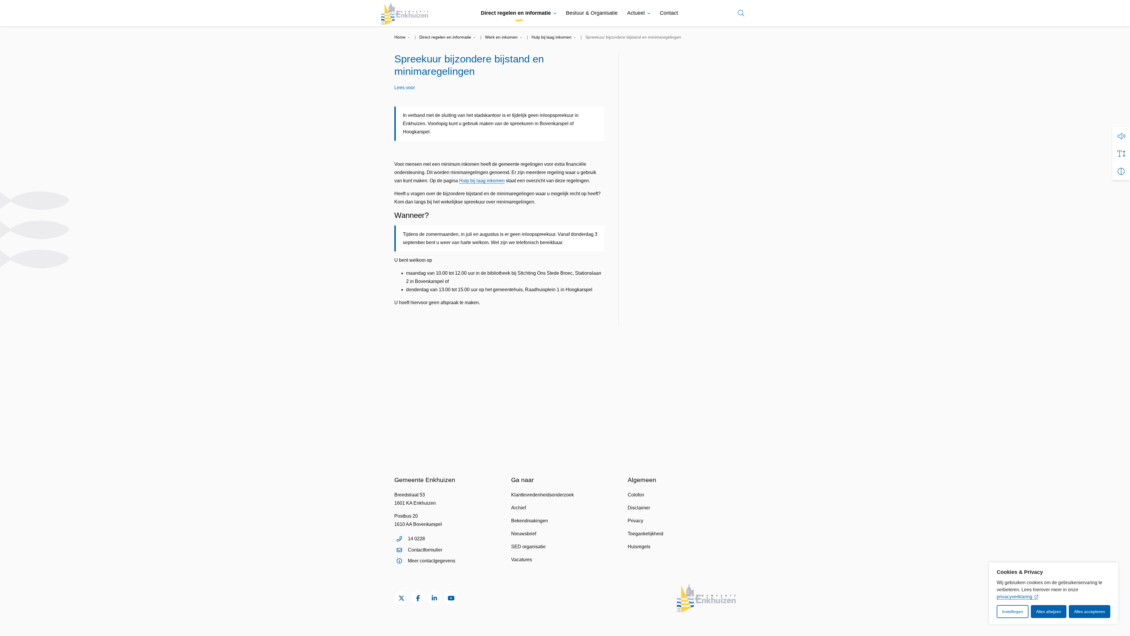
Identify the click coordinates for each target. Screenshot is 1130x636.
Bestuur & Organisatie (592, 13)
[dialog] (1053, 593)
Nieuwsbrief (523, 533)
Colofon (636, 494)
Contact (669, 13)
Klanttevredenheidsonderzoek (542, 494)
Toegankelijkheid (645, 533)
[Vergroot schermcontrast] (1121, 171)
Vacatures (521, 559)
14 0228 (416, 538)
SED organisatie (528, 546)
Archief (518, 507)
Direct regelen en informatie (516, 13)
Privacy (635, 520)
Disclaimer (639, 507)
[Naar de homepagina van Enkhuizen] (404, 13)
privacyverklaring (1014, 596)
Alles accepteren (1089, 611)
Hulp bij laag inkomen (482, 180)
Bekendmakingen (529, 520)
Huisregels (639, 546)
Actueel (636, 13)
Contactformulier (425, 549)
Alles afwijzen (1048, 611)
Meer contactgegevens (431, 560)
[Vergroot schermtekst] (1121, 154)
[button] (1121, 136)
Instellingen (1012, 611)
